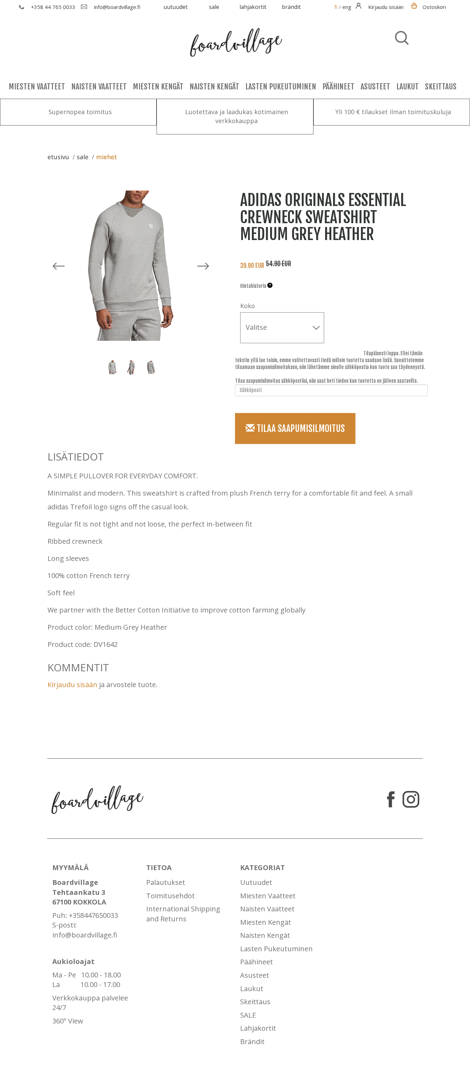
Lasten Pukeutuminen (280, 86)
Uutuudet (175, 7)
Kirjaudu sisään (72, 684)
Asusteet (375, 86)
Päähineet (338, 86)
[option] (118, 367)
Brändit (291, 7)
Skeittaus (441, 86)
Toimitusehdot (170, 895)
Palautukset (165, 882)
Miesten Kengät (158, 86)
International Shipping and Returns (183, 913)
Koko (247, 306)
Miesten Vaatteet (37, 86)
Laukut (407, 86)
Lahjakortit (252, 7)
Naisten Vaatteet (99, 86)
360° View (67, 1021)
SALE (214, 7)
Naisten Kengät (214, 86)
